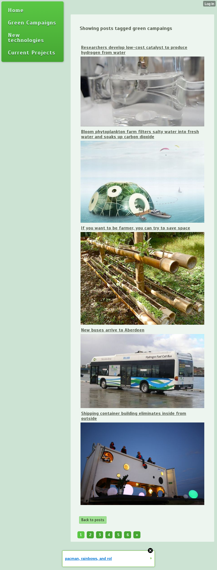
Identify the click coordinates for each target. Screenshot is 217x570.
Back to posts (92, 520)
